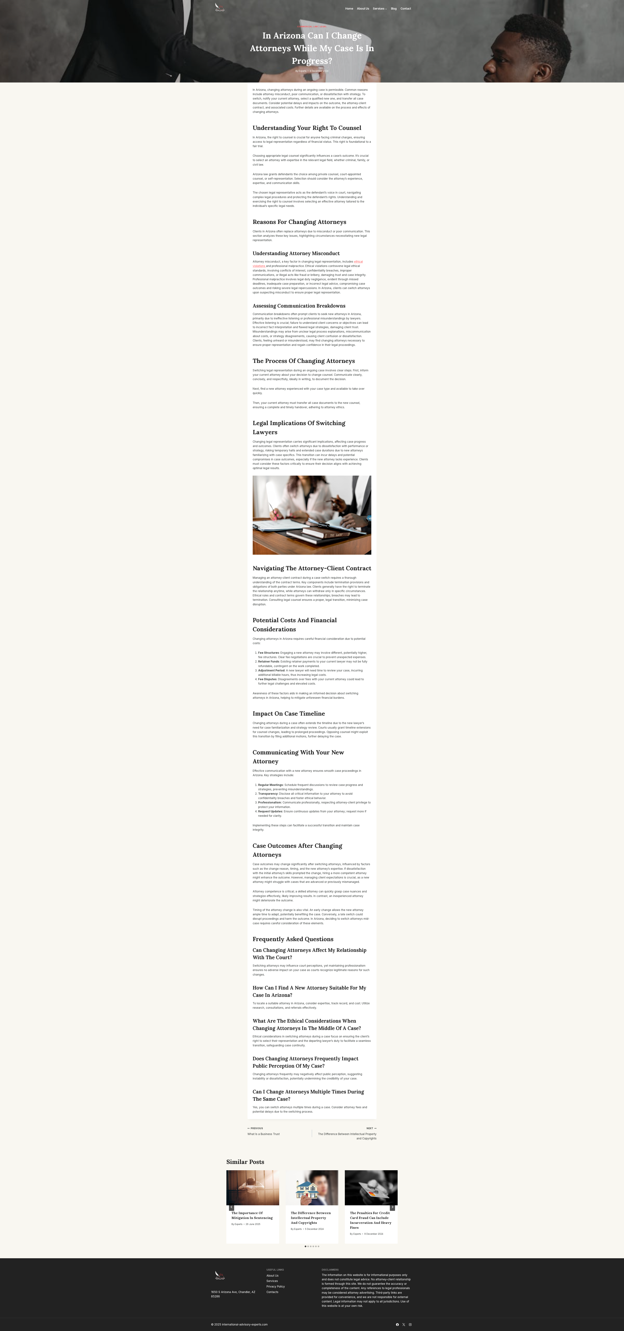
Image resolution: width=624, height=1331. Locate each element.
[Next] (392, 1207)
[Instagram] (410, 1324)
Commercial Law (307, 26)
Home (349, 8)
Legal (323, 26)
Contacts (272, 1292)
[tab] (305, 1246)
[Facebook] (397, 1324)
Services (272, 1281)
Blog (394, 8)
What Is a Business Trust (263, 1131)
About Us (363, 8)
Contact (406, 8)
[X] (404, 1324)
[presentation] (252, 1187)
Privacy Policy (275, 1286)
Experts (302, 71)
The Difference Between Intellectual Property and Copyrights (347, 1133)
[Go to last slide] (231, 1207)
